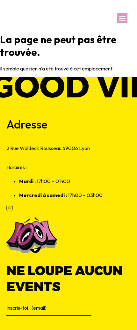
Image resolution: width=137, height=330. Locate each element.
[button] (122, 18)
